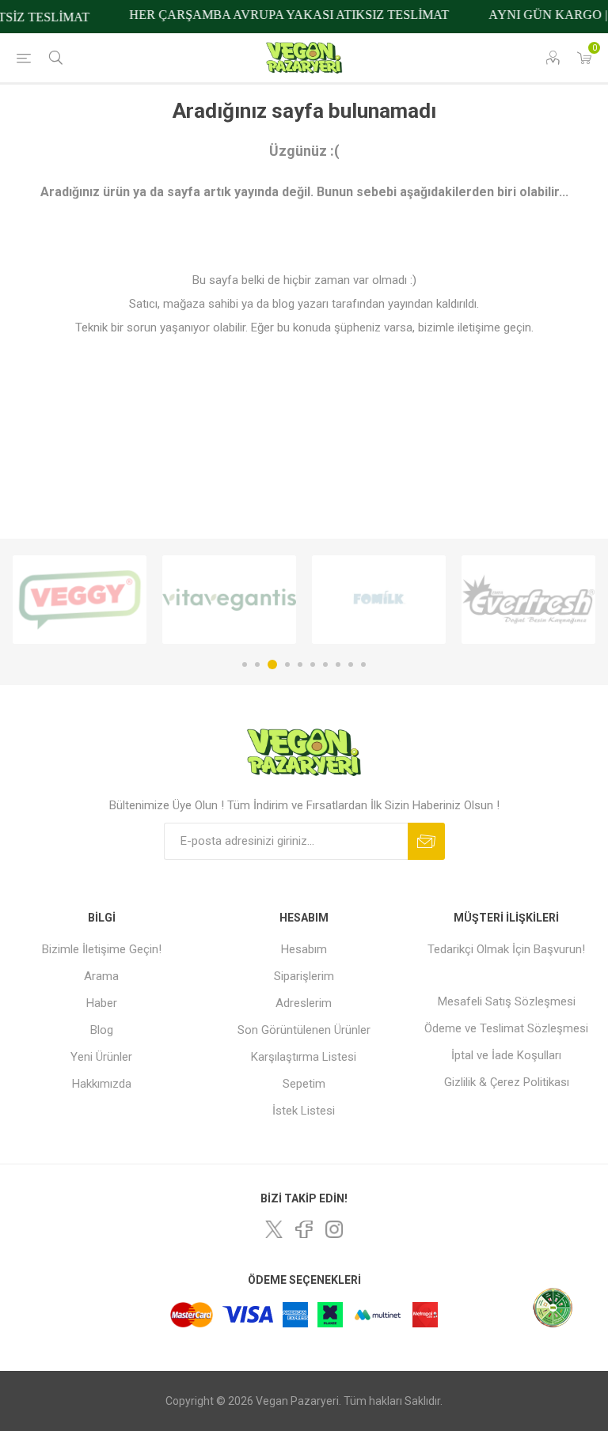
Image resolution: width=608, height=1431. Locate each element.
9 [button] (350, 664)
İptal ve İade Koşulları (506, 1055)
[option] (79, 599)
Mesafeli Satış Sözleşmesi (507, 1001)
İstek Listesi (303, 1111)
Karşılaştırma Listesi (303, 1057)
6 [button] (312, 664)
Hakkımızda (101, 1084)
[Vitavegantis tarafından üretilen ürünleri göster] (229, 599)
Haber (101, 1003)
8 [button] (338, 664)
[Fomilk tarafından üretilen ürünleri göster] (379, 599)
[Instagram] (334, 1229)
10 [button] (363, 664)
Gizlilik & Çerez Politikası (506, 1082)
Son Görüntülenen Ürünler (304, 1030)
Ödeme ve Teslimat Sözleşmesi (506, 1028)
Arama (101, 976)
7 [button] (325, 664)
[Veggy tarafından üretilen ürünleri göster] (79, 599)
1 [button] (244, 664)
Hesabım (304, 949)
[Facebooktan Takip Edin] (304, 1229)
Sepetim (304, 1084)
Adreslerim (304, 1003)
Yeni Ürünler (101, 1057)
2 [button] (257, 664)
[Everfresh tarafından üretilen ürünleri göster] (528, 599)
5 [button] (300, 664)
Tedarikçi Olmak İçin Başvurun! (506, 949)
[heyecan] (274, 1229)
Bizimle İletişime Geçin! (102, 949)
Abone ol (426, 841)
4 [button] (287, 664)
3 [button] (272, 664)
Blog (101, 1030)
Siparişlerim (304, 976)
